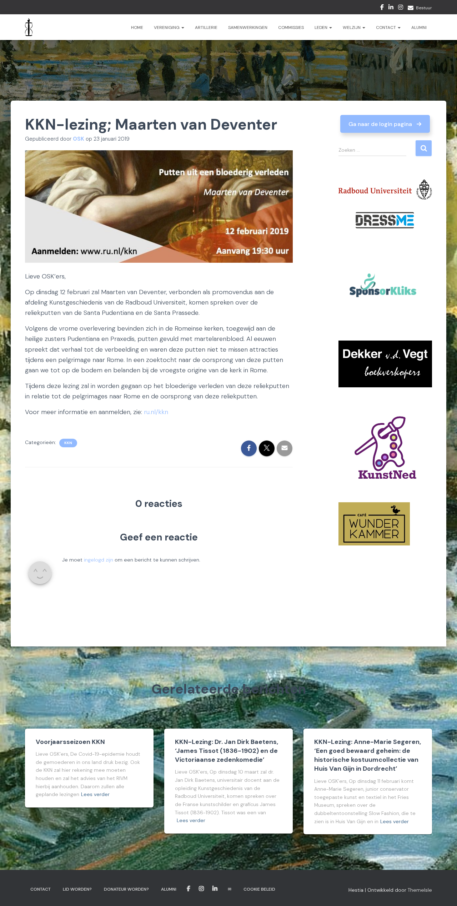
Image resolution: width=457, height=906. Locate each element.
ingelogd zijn (98, 560)
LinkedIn (390, 8)
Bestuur (424, 8)
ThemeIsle (420, 890)
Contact (386, 27)
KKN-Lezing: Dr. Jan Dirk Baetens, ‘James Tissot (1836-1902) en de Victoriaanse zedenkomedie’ (226, 751)
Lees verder (95, 794)
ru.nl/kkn (156, 412)
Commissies (291, 27)
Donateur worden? (126, 889)
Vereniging (167, 27)
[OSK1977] (29, 27)
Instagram (400, 8)
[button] (385, 124)
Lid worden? (77, 889)
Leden (321, 27)
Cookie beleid (259, 889)
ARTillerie (206, 27)
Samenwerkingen (247, 27)
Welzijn (352, 27)
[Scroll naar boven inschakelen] (443, 892)
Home (137, 27)
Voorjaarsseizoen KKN (70, 742)
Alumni (419, 27)
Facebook (382, 8)
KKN (68, 443)
